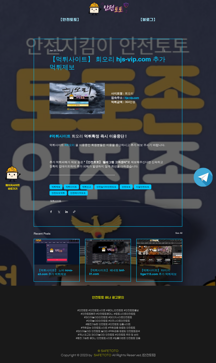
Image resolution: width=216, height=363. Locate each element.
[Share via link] (74, 211)
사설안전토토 (142, 187)
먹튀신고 (86, 187)
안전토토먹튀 (58, 193)
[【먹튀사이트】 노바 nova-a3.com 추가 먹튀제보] (56, 252)
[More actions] (165, 50)
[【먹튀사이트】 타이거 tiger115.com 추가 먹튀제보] (159, 252)
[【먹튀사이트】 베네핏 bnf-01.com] (108, 252)
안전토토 (126, 187)
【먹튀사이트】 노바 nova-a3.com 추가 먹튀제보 (55, 272)
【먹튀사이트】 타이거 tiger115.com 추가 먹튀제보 (158, 272)
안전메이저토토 (78, 193)
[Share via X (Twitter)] (58, 211)
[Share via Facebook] (50, 211)
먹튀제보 (56, 187)
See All (178, 233)
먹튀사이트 (71, 187)
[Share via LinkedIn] (66, 211)
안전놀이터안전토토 (106, 187)
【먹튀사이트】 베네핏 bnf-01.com (107, 272)
